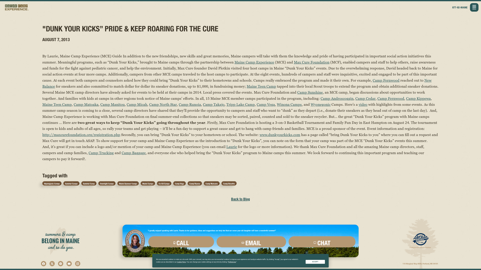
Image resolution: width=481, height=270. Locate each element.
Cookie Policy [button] (181, 262)
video (363, 104)
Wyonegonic (321, 104)
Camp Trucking (101, 153)
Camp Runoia (190, 104)
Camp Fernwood (386, 80)
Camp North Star (163, 104)
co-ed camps (164, 183)
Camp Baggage (134, 153)
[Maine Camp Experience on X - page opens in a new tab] (52, 263)
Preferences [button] (232, 262)
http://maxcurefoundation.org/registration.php (81, 134)
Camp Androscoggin (337, 98)
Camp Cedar (365, 98)
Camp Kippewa (418, 98)
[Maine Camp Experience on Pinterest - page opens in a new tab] (60, 263)
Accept (315, 262)
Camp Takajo (213, 104)
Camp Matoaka (86, 104)
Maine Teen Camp (261, 86)
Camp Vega (266, 104)
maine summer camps (128, 183)
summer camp (89, 183)
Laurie (231, 146)
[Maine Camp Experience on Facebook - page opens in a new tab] (43, 263)
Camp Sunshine (310, 92)
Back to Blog (240, 199)
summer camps (71, 183)
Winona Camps (289, 104)
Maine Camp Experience (17, 7)
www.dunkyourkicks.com (280, 134)
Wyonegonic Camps (52, 183)
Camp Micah (137, 104)
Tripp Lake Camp (240, 104)
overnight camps (107, 183)
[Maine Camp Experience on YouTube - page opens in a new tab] (69, 263)
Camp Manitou (112, 104)
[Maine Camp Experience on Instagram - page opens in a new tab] (77, 263)
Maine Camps (147, 183)
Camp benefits (229, 183)
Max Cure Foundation (311, 62)
